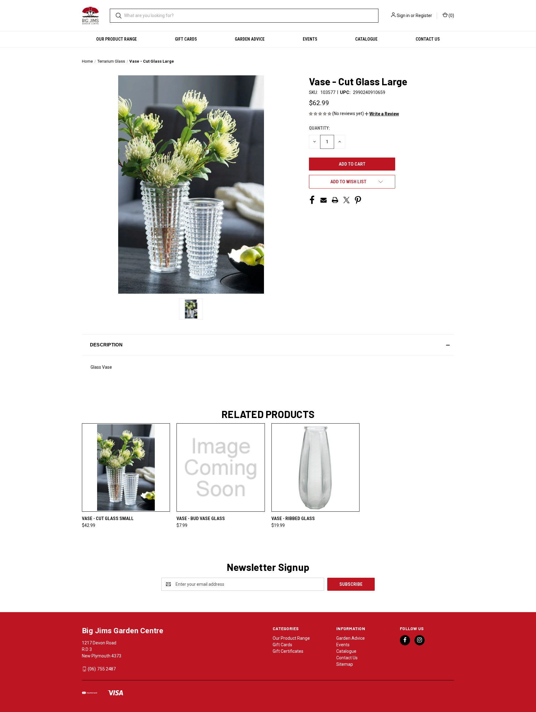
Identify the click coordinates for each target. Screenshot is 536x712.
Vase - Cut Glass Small (108, 518)
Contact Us (428, 39)
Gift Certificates (288, 651)
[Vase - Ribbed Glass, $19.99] (315, 467)
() (451, 15)
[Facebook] (312, 200)
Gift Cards (186, 39)
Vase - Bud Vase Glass (200, 518)
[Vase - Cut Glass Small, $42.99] (126, 467)
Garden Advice (250, 39)
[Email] (323, 200)
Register (424, 15)
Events (310, 39)
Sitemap (344, 664)
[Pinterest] (358, 200)
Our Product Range (116, 39)
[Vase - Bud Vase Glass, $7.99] (220, 467)
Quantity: (319, 128)
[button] (382, 113)
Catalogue (366, 39)
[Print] (335, 200)
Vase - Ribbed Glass (293, 518)
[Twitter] (346, 200)
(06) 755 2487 (102, 669)
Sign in (403, 15)
